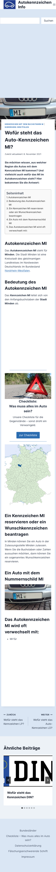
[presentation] (28, 771)
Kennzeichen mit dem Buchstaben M (24, 124)
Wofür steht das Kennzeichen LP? (14, 719)
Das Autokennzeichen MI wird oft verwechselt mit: (27, 229)
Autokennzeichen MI (19, 197)
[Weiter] (47, 780)
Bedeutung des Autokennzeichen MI (27, 203)
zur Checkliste (28, 435)
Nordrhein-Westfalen (17, 127)
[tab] (22, 808)
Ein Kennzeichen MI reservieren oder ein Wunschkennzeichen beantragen (26, 212)
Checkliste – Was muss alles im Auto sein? (28, 838)
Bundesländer (28, 830)
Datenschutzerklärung (28, 845)
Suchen (48, 20)
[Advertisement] (28, 64)
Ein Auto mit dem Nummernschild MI (27, 221)
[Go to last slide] (8, 780)
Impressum (28, 856)
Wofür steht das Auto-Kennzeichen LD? (42, 721)
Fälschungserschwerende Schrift (28, 851)
